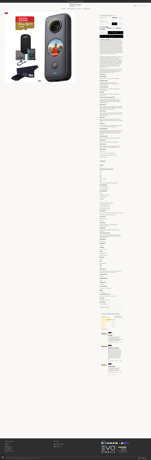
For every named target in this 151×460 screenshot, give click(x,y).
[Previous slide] (6, 47)
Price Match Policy (8, 447)
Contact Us (7, 443)
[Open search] (140, 5)
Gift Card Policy (8, 449)
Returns (6, 444)
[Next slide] (73, 47)
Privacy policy (30, 458)
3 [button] (111, 374)
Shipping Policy (8, 446)
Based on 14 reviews (105, 317)
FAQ (6, 452)
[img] (103, 332)
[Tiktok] (145, 458)
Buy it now (111, 36)
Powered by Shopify (17, 458)
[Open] (3, 457)
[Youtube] (139, 458)
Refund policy (24, 458)
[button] (103, 319)
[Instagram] (141, 458)
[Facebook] (143, 458)
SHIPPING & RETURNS (104, 307)
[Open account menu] (142, 5)
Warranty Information (9, 450)
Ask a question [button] (118, 316)
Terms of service (36, 458)
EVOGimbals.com (10, 458)
